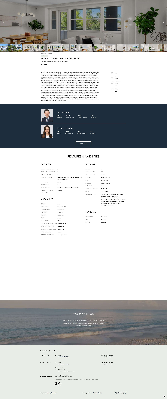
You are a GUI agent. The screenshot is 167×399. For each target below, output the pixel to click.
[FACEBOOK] (115, 393)
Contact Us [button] (83, 332)
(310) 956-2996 (69, 133)
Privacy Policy (97, 393)
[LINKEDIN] (122, 393)
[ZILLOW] (126, 393)
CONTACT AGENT (83, 143)
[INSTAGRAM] (119, 393)
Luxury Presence (52, 393)
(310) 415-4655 (70, 117)
